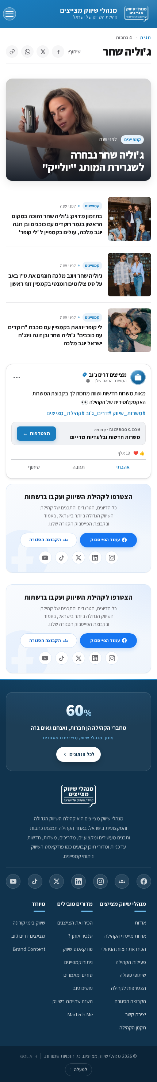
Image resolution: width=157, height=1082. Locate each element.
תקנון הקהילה (132, 1027)
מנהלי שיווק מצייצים (88, 10)
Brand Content (29, 948)
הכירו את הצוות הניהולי (124, 948)
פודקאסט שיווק (78, 948)
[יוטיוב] (45, 557)
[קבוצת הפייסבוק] (122, 881)
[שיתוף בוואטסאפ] (27, 51)
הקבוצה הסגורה (45, 539)
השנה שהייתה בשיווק (73, 1001)
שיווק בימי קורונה (29, 922)
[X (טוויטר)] (56, 881)
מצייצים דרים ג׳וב (28, 935)
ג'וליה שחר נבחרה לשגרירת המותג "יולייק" (93, 161)
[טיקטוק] (61, 557)
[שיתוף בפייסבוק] (58, 51)
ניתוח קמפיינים (78, 961)
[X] (78, 557)
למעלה (78, 1069)
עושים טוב (83, 987)
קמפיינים (132, 139)
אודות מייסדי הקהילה (125, 935)
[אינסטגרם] (111, 557)
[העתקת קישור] (12, 51)
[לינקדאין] (95, 557)
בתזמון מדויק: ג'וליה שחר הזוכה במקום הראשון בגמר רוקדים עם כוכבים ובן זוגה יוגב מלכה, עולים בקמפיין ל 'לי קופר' (57, 224)
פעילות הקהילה (131, 961)
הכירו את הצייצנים (75, 922)
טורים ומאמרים (78, 974)
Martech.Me (80, 1014)
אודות (140, 922)
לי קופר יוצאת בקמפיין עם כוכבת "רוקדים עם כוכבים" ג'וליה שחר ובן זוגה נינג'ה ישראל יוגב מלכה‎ (55, 335)
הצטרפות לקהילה (128, 987)
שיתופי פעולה (133, 974)
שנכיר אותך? (80, 935)
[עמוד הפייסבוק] (144, 881)
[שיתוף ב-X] (43, 51)
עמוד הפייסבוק (105, 539)
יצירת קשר (135, 1014)
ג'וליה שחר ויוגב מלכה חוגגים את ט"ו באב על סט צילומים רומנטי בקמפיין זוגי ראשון (55, 280)
